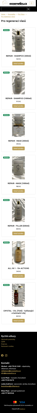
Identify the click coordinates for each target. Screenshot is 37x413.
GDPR (3, 342)
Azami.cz (22, 409)
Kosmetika (11, 14)
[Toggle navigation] (31, 3)
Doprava (4, 344)
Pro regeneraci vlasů (8, 16)
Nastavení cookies (7, 346)
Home (3, 14)
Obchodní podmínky (8, 339)
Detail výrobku (18, 63)
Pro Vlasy (21, 14)
